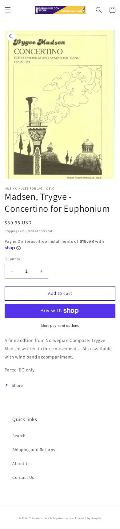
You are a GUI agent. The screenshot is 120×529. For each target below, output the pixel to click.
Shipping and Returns (33, 449)
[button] (7, 10)
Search (19, 436)
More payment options (60, 325)
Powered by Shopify (88, 518)
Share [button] (17, 385)
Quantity (12, 259)
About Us (21, 463)
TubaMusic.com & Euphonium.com (51, 518)
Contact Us (23, 477)
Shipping (11, 231)
